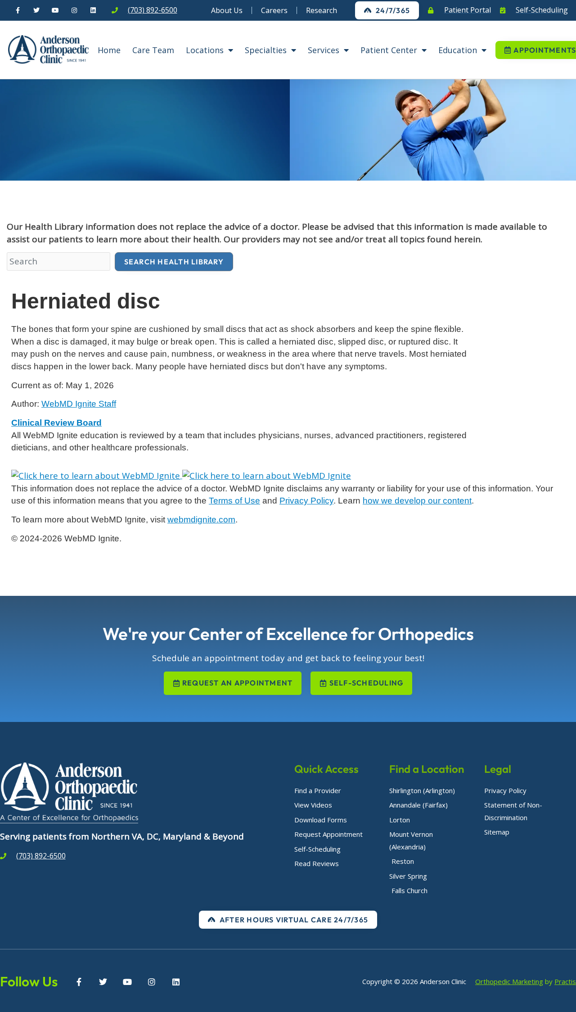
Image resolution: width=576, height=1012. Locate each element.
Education (457, 50)
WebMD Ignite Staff (78, 403)
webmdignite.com (201, 519)
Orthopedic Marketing (509, 981)
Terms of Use (234, 500)
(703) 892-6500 (152, 10)
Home (109, 50)
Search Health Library (174, 261)
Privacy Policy (306, 500)
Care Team (153, 50)
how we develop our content (417, 500)
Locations (205, 50)
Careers (274, 10)
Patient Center (388, 50)
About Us (227, 10)
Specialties (266, 50)
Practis (565, 981)
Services (323, 50)
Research (321, 10)
